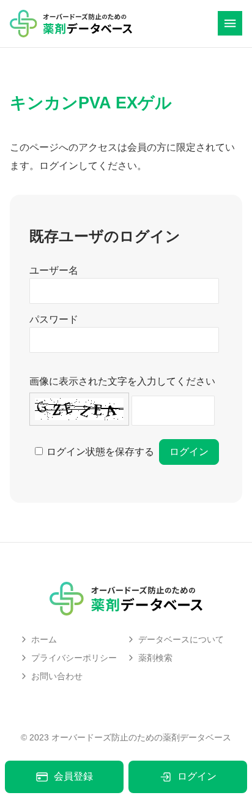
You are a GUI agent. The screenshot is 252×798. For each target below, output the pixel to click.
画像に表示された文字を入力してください (122, 381)
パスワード (53, 319)
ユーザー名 (53, 270)
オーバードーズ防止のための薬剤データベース (141, 737)
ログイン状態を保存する (100, 451)
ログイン (197, 776)
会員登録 (73, 776)
